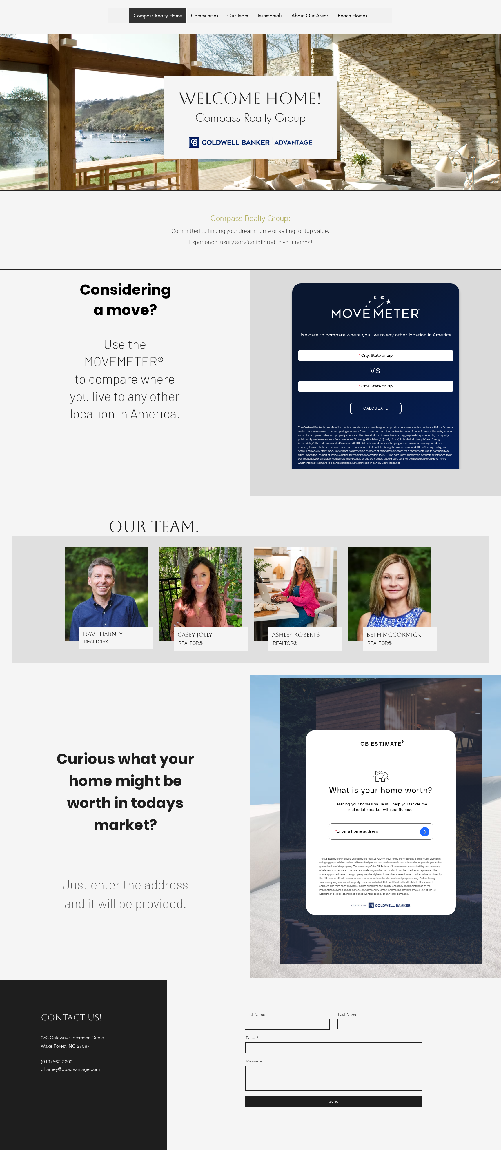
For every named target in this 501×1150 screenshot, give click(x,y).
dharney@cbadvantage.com (70, 1069)
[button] (204, 15)
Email (250, 1038)
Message (254, 1061)
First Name (255, 1014)
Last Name (347, 1014)
